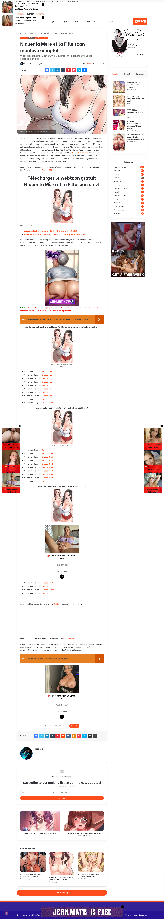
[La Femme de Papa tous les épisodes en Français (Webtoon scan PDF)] (119, 125)
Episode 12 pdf (47, 453)
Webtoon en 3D (119, 203)
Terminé (92, 22)
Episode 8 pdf (47, 396)
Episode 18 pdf (47, 474)
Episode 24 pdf (48, 593)
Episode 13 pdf (47, 457)
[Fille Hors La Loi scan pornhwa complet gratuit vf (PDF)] (33, 862)
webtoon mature (33, 33)
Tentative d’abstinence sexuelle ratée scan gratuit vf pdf (61, 878)
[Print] (95, 736)
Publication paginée (121, 210)
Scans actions (119, 206)
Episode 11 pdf (47, 450)
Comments (140, 74)
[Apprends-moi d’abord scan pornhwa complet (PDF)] (91, 862)
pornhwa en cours (120, 188)
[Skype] (79, 70)
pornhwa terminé (120, 195)
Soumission (118, 213)
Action (68, 22)
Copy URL (74, 726)
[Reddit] (63, 736)
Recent (127, 74)
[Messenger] (84, 70)
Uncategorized (119, 199)
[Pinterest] (68, 70)
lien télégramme (69, 638)
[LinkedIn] (57, 70)
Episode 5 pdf (47, 385)
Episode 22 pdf (47, 586)
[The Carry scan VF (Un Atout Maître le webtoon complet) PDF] (119, 142)
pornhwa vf (118, 185)
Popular (115, 74)
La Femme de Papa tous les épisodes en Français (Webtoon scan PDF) (134, 124)
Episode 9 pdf (47, 399)
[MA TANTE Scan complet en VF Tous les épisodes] (119, 112)
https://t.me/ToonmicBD (41, 170)
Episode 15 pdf (47, 464)
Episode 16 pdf (47, 467)
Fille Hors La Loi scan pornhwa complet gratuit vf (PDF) (31, 875)
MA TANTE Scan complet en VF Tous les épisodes (135, 112)
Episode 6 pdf (47, 389)
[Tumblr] (63, 70)
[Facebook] (47, 70)
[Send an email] (30, 64)
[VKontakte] (68, 736)
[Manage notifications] (6, 913)
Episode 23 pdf (48, 590)
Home (24, 33)
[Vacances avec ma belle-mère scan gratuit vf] (119, 87)
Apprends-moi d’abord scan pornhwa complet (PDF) (88, 875)
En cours (80, 22)
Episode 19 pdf (47, 478)
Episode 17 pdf (47, 471)
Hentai (45, 22)
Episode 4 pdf (47, 382)
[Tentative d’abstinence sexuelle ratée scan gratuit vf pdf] (62, 863)
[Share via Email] (90, 736)
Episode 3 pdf (47, 378)
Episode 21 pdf (47, 583)
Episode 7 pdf (47, 392)
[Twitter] (52, 70)
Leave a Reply (62, 893)
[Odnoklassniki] (74, 736)
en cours (24, 38)
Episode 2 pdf (47, 375)
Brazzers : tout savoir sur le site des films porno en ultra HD (50, 230)
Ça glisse (57, 604)
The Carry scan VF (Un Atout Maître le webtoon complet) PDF (135, 136)
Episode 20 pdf (47, 481)
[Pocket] (74, 70)
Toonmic (27, 64)
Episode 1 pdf (47, 371)
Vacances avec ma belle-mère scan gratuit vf (134, 84)
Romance (56, 22)
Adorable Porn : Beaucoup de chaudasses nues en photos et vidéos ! (54, 234)
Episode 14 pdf (47, 460)
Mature (31, 38)
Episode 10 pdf (47, 403)
